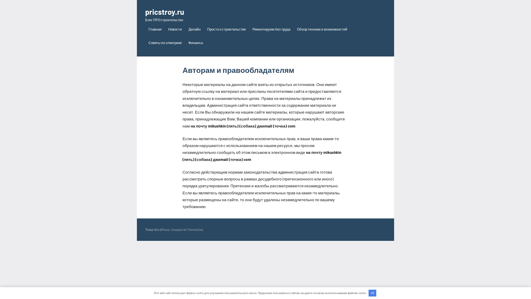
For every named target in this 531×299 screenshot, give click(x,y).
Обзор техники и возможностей (322, 29)
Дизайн (195, 29)
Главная (155, 29)
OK (372, 293)
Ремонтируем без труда (271, 29)
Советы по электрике (165, 42)
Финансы (195, 42)
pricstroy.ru (164, 11)
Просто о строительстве (226, 29)
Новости (175, 29)
